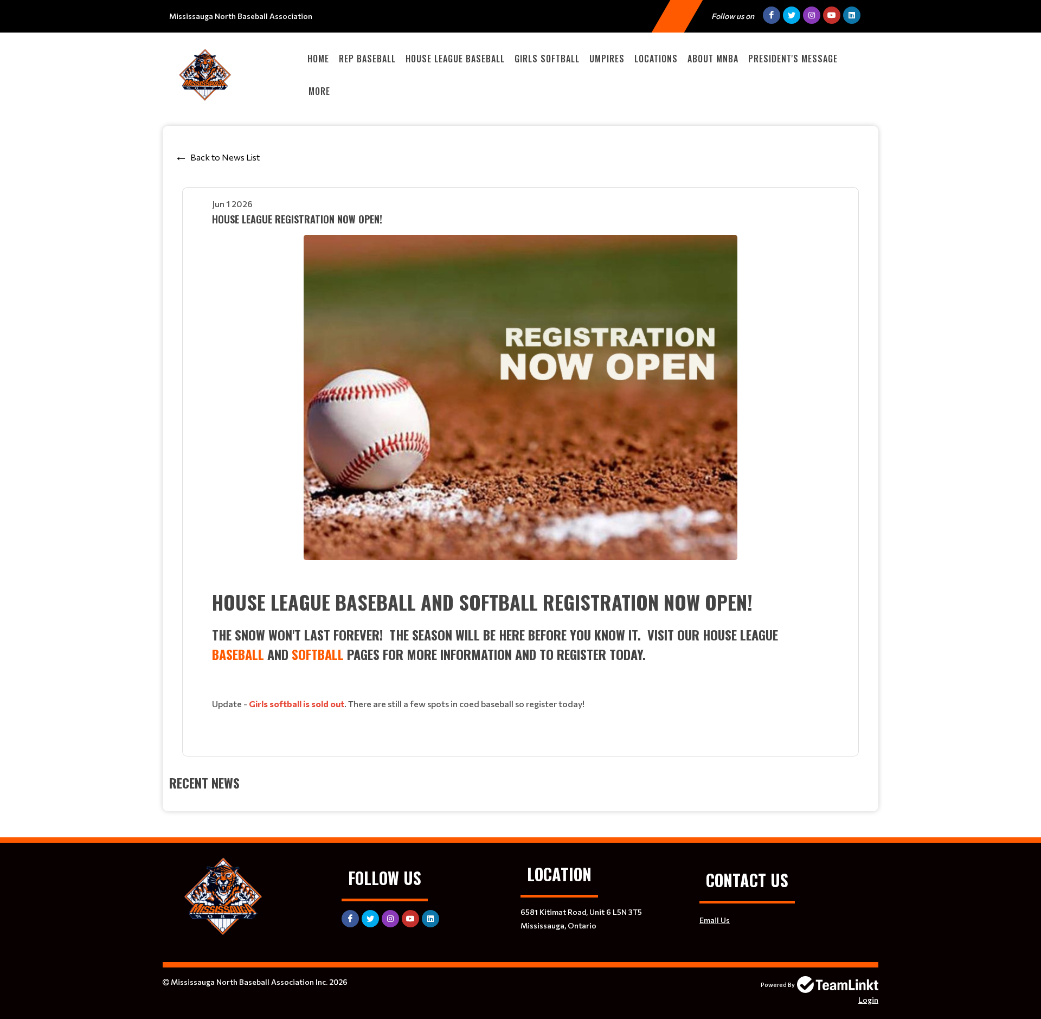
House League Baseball (455, 58)
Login (868, 999)
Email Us (714, 920)
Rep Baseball (367, 58)
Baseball (238, 654)
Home (318, 58)
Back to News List (225, 157)
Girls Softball (547, 58)
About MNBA (712, 58)
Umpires (607, 58)
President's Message (793, 58)
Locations (656, 58)
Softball (318, 654)
